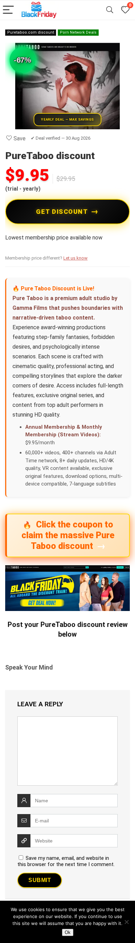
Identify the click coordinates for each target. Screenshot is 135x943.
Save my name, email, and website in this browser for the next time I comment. (66, 861)
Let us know (75, 258)
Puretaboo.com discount (30, 32)
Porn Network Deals (78, 32)
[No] (126, 921)
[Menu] (8, 10)
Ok (68, 932)
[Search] (109, 10)
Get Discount (62, 211)
